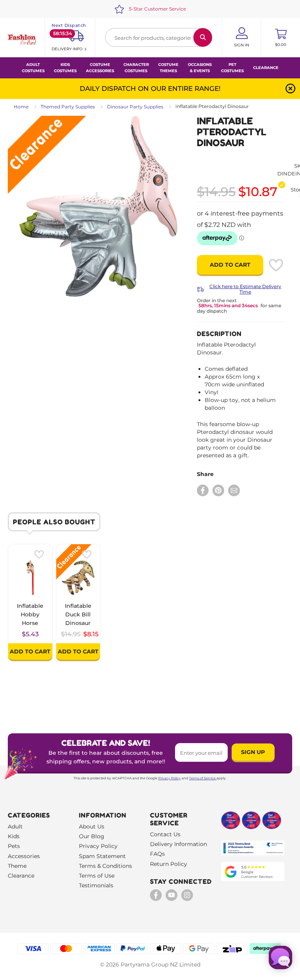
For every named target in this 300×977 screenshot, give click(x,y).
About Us (91, 826)
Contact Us (165, 834)
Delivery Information (178, 844)
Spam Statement (102, 856)
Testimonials (96, 885)
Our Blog (91, 836)
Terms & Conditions (105, 865)
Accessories (24, 856)
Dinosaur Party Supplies (135, 107)
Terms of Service (202, 778)
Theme (17, 865)
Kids (14, 836)
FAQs (157, 853)
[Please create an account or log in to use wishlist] (275, 265)
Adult (15, 826)
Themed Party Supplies (68, 107)
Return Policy (168, 863)
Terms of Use (96, 875)
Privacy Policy (169, 778)
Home (21, 107)
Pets (14, 846)
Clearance (266, 67)
